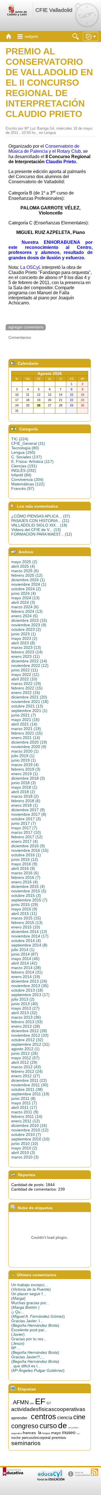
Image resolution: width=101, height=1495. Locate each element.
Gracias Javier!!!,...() (35, 1359)
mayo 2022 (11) (25, 674)
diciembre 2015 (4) (28, 886)
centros (43, 1416)
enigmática (16, 1433)
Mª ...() (35, 1350)
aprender (19, 1418)
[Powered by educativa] (13, 1471)
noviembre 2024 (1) (28, 584)
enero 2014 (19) (25, 976)
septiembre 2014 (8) (29, 945)
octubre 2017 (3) (26, 819)
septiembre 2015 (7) (29, 900)
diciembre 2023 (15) (29, 620)
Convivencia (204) (27, 479)
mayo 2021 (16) (25, 719)
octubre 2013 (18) (27, 990)
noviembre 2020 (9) (28, 746)
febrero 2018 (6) (25, 801)
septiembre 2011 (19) (30, 1094)
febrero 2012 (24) (27, 1071)
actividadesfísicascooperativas (48, 1409)
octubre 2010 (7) (26, 1134)
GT (49, 1403)
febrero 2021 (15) (27, 733)
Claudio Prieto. (61, 161)
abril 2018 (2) (23, 791)
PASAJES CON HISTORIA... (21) (40, 520)
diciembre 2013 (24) (29, 981)
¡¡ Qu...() (38, 1314)
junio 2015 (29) (24, 904)
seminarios (26, 1443)
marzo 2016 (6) (25, 873)
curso (48, 1426)
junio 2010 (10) (24, 1143)
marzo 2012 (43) (26, 1067)
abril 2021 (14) (24, 724)
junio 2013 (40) (24, 1003)
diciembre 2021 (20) (29, 697)
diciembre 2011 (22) (29, 1080)
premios (59, 1437)
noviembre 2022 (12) (30, 665)
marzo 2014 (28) (26, 967)
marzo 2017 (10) (26, 832)
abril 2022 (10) (24, 679)
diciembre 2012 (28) (29, 1031)
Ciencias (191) (24, 466)
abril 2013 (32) (24, 1012)
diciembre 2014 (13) (29, 931)
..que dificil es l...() (38, 1368)
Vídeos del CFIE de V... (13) (36, 529)
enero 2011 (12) (25, 1121)
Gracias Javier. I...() (35, 1323)
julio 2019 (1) (23, 755)
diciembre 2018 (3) (28, 778)
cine (79, 1417)
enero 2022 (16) (25, 692)
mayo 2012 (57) (25, 1058)
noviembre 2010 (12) (30, 1130)
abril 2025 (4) (23, 566)
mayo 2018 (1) (24, 787)
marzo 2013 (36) (26, 1017)
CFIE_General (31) (28, 443)
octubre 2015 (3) (26, 895)
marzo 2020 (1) (25, 751)
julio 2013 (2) (23, 999)
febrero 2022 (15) (27, 688)
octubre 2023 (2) (26, 629)
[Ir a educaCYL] (50, 1479)
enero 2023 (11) (25, 656)
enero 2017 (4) (24, 841)
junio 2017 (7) (23, 823)
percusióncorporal (36, 1438)
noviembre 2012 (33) (30, 1035)
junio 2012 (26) (24, 1053)
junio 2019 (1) (23, 760)
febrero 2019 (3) (25, 769)
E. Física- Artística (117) (32, 461)
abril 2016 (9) (23, 868)
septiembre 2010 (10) (30, 1139)
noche (16, 1438)
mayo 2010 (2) (24, 1148)
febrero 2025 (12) (27, 575)
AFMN (21, 1402)
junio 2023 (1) (23, 634)
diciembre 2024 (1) (28, 580)
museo (68, 1432)
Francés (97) (22, 488)
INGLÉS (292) (23, 470)
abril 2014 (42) (24, 963)
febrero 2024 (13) (27, 611)
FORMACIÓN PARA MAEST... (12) (41, 534)
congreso (24, 1426)
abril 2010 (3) (23, 1152)
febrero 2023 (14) (27, 652)
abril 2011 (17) (24, 1107)
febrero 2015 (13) (27, 922)
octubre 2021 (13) (27, 706)
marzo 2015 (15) (26, 918)
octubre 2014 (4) (26, 940)
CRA (32, 1404)
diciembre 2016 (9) (28, 846)
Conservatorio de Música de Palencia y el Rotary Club (44, 149)
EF (40, 1401)
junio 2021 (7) (23, 715)
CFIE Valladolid (53, 10)
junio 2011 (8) (23, 1098)
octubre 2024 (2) (26, 589)
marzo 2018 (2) (25, 796)
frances (29, 1432)
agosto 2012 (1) (25, 1049)
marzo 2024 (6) (25, 607)
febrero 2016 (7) (25, 877)
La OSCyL (30, 267)
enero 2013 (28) (25, 1026)
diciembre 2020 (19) (29, 742)
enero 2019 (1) (24, 773)
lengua (46, 1433)
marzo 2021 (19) (26, 728)
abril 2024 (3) (23, 602)
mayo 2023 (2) (24, 638)
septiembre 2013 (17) (30, 994)
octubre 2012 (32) (27, 1040)
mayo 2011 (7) (24, 1103)
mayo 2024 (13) (25, 598)
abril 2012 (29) (24, 1062)
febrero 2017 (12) (27, 837)
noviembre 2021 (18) (30, 701)
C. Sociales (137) (26, 457)
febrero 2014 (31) (27, 972)
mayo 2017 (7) (24, 828)
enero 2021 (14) (25, 737)
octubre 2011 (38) (27, 1089)
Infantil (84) (21, 475)
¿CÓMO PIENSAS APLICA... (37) (40, 516)
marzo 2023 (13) (26, 647)
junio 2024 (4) (23, 593)
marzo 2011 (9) (24, 1112)
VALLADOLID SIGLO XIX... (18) (39, 525)
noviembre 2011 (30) (29, 1085)
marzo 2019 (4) (25, 764)
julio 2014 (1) (23, 949)
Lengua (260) (23, 452)
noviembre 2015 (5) (28, 891)
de (62, 1425)
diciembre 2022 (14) (29, 661)
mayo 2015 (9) (24, 909)
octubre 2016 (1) (26, 855)
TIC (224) (19, 439)
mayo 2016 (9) (24, 864)
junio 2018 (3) (23, 782)
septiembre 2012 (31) (30, 1044)
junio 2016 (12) (24, 859)
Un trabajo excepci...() (31, 1286)
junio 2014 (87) (24, 954)
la (39, 1432)
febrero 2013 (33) (27, 1021)
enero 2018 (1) (24, 805)
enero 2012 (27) (25, 1076)
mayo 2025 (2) (24, 561)
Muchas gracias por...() (30, 1305)
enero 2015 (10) (25, 927)
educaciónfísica (73, 1427)
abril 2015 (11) (24, 913)
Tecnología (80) (25, 448)
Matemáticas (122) (28, 484)
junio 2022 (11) (24, 670)
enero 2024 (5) (24, 616)
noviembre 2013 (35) (30, 985)
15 (11, 1404)
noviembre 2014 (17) (30, 936)
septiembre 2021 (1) (29, 710)
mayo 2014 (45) (25, 958)
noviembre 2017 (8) (28, 814)
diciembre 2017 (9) (28, 810)
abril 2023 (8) (23, 643)
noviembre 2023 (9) (28, 625)
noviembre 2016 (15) (30, 850)
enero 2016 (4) (24, 882)
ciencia (64, 1417)
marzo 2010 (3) (25, 1157)
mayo (56, 1432)
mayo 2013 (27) (25, 1008)
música (78, 1433)
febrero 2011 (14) (26, 1116)
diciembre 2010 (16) (29, 1125)
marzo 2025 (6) (25, 571)
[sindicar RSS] (94, 1472)
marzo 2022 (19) (26, 683)
